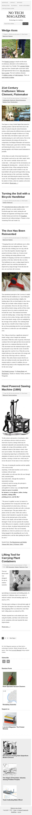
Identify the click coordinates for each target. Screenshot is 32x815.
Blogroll (14, 5)
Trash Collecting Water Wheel (12, 800)
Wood (8, 102)
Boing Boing (20, 371)
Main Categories (24, 5)
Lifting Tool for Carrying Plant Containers (11, 558)
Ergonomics (11, 567)
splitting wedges (7, 75)
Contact (12, 2)
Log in (19, 812)
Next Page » (13, 638)
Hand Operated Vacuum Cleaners (14, 686)
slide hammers (19, 75)
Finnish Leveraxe (9, 61)
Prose (15, 810)
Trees (26, 567)
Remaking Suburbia (9, 704)
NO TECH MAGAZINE (16, 14)
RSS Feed (19, 2)
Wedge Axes (10, 30)
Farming (5, 202)
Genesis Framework (23, 810)
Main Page (5, 2)
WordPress (13, 812)
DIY (7, 567)
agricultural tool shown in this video (14, 207)
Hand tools (5, 36)
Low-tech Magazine (8, 8)
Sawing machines (12, 395)
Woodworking (14, 102)
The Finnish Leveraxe (8, 371)
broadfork (24, 216)
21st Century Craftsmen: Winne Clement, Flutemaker (15, 91)
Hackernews (5, 373)
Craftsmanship (6, 100)
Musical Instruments (21, 100)
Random (10, 36)
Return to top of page (16, 808)
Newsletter (6, 5)
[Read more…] (14, 183)
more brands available (8, 77)
